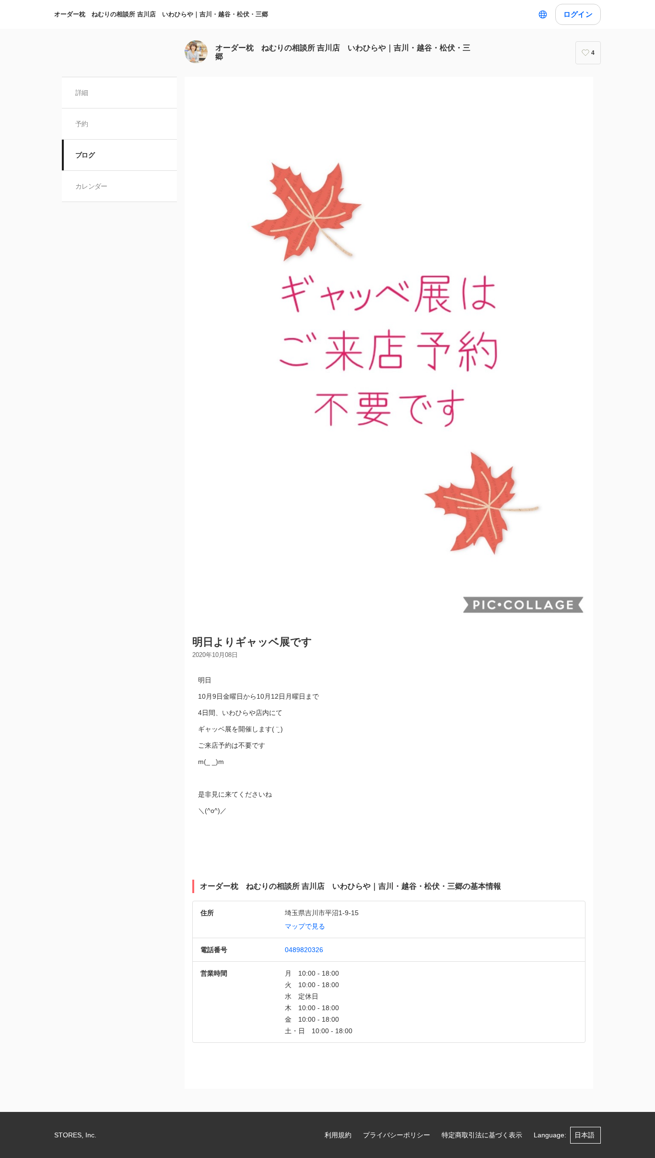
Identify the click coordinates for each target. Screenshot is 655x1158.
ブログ (84, 155)
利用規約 (338, 1135)
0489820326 (304, 950)
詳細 (81, 92)
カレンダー (91, 186)
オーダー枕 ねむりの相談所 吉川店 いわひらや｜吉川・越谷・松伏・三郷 (161, 14)
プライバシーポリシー (396, 1135)
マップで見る (305, 926)
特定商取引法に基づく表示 (482, 1135)
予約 (81, 124)
